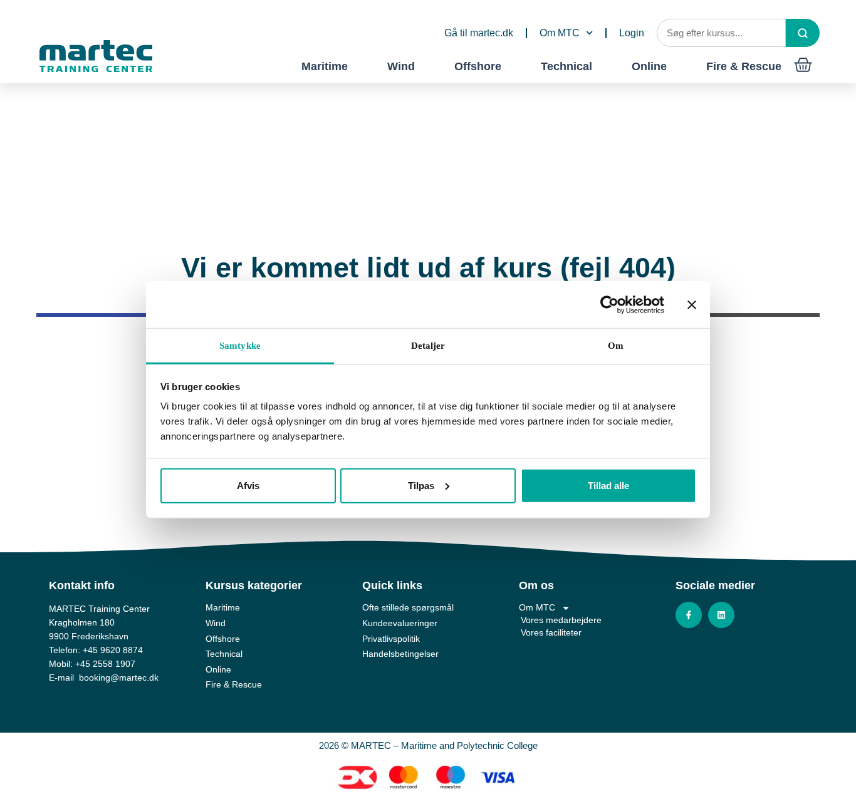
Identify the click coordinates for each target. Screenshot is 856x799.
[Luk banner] (691, 304)
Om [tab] (616, 346)
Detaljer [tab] (428, 346)
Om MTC (560, 33)
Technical (566, 66)
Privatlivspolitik (391, 639)
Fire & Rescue (743, 66)
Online (649, 66)
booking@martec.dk (119, 678)
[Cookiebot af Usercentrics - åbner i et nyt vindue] (609, 304)
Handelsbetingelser (400, 654)
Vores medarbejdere (561, 620)
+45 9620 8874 (113, 650)
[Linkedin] (721, 615)
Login (631, 33)
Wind (401, 66)
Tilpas (421, 485)
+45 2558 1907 (105, 664)
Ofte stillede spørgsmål (408, 607)
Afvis (248, 485)
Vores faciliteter (551, 632)
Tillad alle (608, 485)
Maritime (324, 66)
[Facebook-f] (689, 615)
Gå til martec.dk (478, 33)
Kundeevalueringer (399, 623)
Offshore (477, 66)
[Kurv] (803, 65)
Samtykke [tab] (240, 346)
